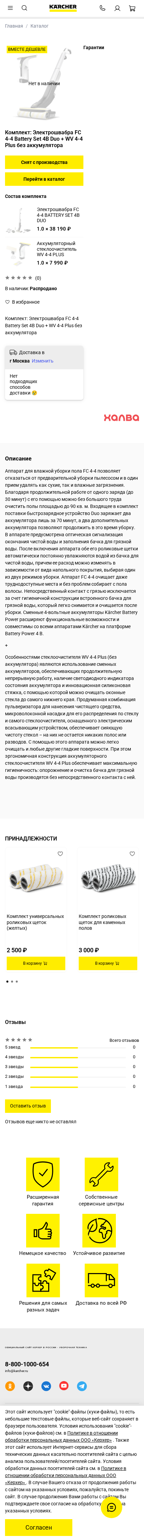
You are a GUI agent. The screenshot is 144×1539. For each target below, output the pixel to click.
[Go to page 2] (12, 982)
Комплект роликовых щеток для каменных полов (102, 922)
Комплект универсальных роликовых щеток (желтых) (35, 922)
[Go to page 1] (7, 982)
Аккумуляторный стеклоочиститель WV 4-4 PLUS (57, 249)
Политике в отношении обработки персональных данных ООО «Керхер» (65, 1475)
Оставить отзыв (28, 1105)
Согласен (38, 1527)
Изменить (43, 361)
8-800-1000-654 (27, 1364)
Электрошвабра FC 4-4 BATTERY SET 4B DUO (58, 215)
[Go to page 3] (17, 982)
